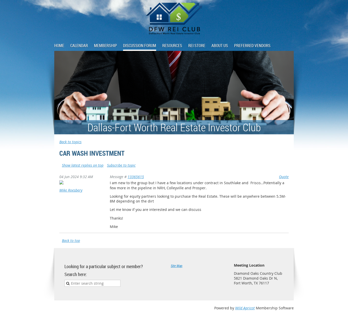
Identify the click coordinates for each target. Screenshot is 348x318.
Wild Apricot (245, 308)
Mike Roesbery (70, 190)
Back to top (71, 240)
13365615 (136, 176)
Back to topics (70, 141)
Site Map (176, 265)
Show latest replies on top (82, 165)
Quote (284, 176)
